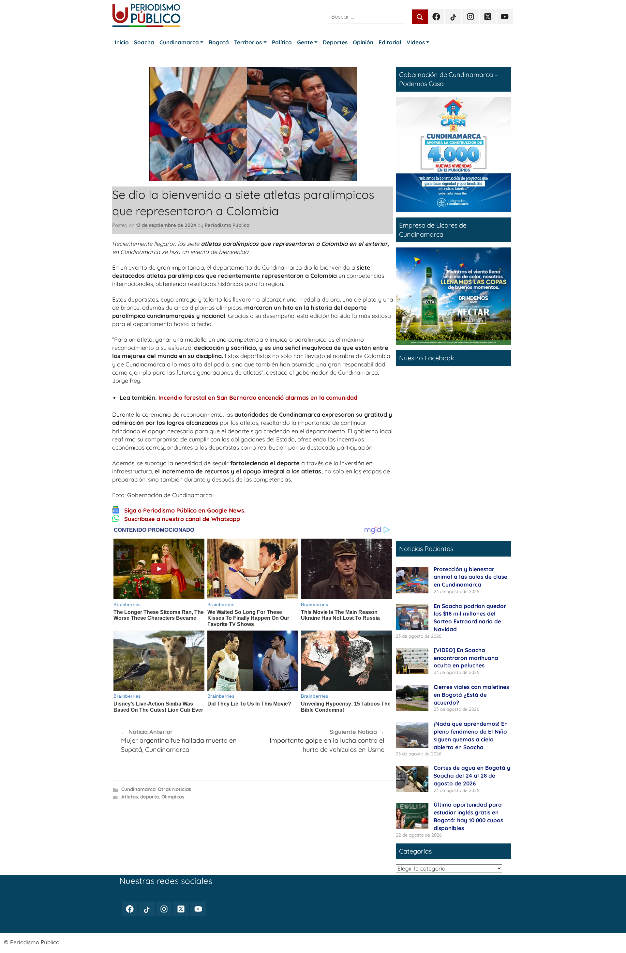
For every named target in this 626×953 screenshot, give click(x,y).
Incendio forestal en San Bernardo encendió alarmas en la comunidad (257, 397)
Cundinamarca (138, 789)
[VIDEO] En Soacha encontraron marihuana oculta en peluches (466, 658)
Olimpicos (172, 797)
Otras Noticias (174, 789)
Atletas (129, 797)
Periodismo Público (227, 225)
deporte (149, 797)
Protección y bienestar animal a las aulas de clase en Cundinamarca (470, 577)
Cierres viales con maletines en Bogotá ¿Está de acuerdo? (471, 694)
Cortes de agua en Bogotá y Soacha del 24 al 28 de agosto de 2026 (472, 775)
